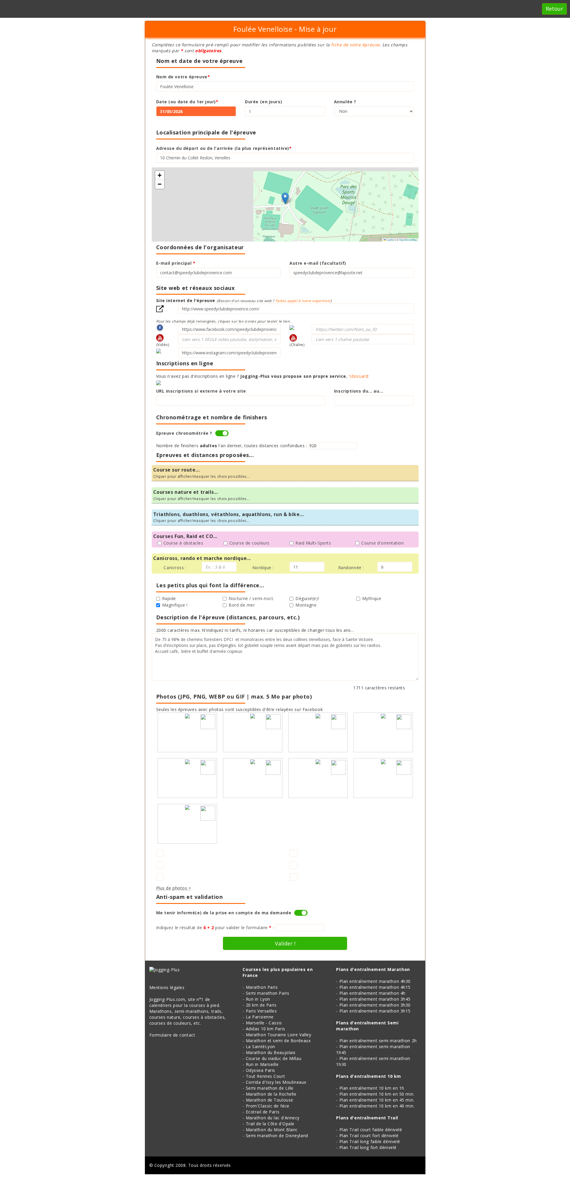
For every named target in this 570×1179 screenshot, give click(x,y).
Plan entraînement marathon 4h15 (375, 987)
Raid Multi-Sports (313, 543)
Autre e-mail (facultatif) (317, 263)
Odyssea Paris (260, 1070)
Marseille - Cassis (264, 1023)
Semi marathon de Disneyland (277, 1135)
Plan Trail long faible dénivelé (369, 1141)
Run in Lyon (258, 999)
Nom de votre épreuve (183, 77)
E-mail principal (176, 263)
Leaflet (390, 239)
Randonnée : (351, 567)
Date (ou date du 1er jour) (187, 101)
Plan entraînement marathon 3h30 (375, 1005)
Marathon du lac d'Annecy (273, 1118)
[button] (285, 198)
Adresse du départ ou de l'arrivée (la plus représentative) (224, 148)
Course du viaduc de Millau (274, 1058)
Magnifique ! (175, 605)
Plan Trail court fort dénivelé (369, 1135)
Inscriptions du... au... (358, 391)
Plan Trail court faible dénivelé (370, 1129)
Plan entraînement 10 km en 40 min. (376, 1106)
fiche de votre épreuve (355, 44)
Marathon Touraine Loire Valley (278, 1034)
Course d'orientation (382, 543)
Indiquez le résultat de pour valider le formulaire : (215, 927)
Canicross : (175, 567)
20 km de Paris (261, 1005)
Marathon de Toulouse (269, 1100)
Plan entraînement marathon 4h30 (375, 981)
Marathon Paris (262, 987)
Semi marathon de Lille (270, 1088)
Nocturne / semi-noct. (251, 598)
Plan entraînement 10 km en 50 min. (376, 1094)
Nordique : (263, 567)
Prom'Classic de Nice (267, 1106)
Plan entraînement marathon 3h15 (375, 1011)
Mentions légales (167, 987)
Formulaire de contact (172, 1035)
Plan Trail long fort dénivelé (368, 1147)
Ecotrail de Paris (263, 1112)
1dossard (358, 376)
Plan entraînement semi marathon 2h (378, 1040)
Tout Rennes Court (265, 1076)
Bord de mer (242, 605)
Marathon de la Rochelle (271, 1094)
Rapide (169, 598)
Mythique (371, 598)
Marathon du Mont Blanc (272, 1129)
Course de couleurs (249, 543)
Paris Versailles (261, 1011)
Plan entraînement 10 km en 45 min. (376, 1100)
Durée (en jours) (263, 101)
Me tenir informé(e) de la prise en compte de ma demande (224, 912)
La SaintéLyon (260, 1046)
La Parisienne (260, 1017)
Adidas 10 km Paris (265, 1029)
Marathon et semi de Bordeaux (278, 1040)
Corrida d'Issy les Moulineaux (276, 1082)
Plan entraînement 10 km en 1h (371, 1088)
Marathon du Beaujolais (271, 1052)
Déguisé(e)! (307, 598)
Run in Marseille (262, 1064)
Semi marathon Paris (267, 993)
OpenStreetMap (408, 239)
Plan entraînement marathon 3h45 (375, 999)
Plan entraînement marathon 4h (372, 993)
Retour (554, 8)
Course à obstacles (183, 543)
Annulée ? (345, 101)
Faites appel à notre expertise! (303, 300)
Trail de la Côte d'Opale (270, 1123)
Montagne (305, 605)
